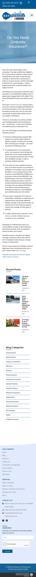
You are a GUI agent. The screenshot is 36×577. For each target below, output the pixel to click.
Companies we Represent (11, 465)
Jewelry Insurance (12, 388)
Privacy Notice (7, 468)
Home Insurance (11, 375)
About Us (5, 459)
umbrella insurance (16, 104)
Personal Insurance (12, 401)
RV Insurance (10, 410)
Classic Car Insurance (13, 361)
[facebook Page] (3, 520)
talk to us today (21, 250)
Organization (10, 397)
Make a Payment (8, 483)
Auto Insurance (11, 353)
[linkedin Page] (7, 520)
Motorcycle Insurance (13, 393)
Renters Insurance (12, 406)
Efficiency (9, 366)
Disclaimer (6, 474)
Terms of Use (7, 471)
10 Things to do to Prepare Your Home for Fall (26, 323)
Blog (3, 455)
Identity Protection (12, 384)
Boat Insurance (11, 357)
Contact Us (6, 462)
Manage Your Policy (9, 492)
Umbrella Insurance (12, 419)
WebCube (26, 576)
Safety (8, 415)
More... (4, 495)
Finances (9, 370)
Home (4, 452)
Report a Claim (7, 486)
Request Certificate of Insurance (13, 489)
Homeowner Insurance (13, 379)
